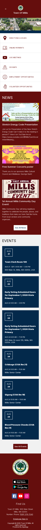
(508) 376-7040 (26, 514)
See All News (20, 228)
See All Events (20, 446)
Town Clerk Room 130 (16, 262)
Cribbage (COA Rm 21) (16, 364)
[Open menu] (5, 9)
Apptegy (25, 527)
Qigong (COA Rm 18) (15, 395)
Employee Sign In (20, 519)
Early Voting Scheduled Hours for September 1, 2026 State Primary (20, 295)
